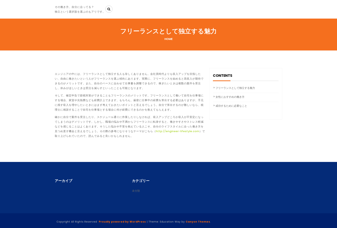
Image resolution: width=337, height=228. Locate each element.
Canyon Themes (198, 221)
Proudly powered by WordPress (122, 221)
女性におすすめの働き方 (230, 97)
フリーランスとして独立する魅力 (235, 88)
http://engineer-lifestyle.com (177, 131)
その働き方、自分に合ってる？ (74, 7)
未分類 (136, 191)
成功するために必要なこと (231, 106)
